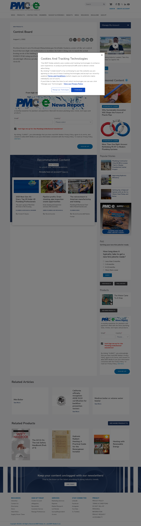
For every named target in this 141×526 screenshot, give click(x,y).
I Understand (78, 90)
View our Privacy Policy (73, 84)
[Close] (102, 55)
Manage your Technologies (61, 90)
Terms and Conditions (57, 76)
